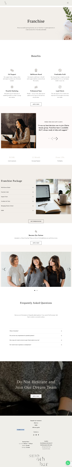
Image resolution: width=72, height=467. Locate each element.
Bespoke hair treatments (36, 420)
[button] (55, 138)
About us (36, 423)
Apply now (36, 104)
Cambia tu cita (20, 429)
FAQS (36, 425)
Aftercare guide (36, 427)
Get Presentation (36, 221)
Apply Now (36, 243)
